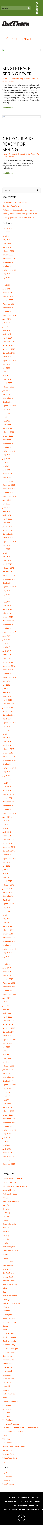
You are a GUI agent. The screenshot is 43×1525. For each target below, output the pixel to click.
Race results (7, 1367)
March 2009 (7, 1017)
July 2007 (6, 1092)
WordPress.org (8, 1484)
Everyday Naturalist (10, 1250)
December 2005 (9, 1164)
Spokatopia (7, 1412)
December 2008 (9, 1028)
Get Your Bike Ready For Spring (18, 143)
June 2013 (7, 824)
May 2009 (6, 1009)
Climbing (6, 1213)
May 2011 (6, 919)
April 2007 (7, 1103)
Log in (5, 1472)
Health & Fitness (9, 1280)
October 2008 (8, 1036)
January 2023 (8, 390)
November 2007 (9, 1077)
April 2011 (7, 922)
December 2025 (9, 258)
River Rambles (8, 1378)
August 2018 (7, 590)
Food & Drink (8, 1262)
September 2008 (9, 1039)
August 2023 (7, 364)
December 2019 (9, 530)
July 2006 (6, 1137)
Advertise (37, 1497)
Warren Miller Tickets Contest (14, 1446)
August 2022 (7, 409)
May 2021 (6, 466)
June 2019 (7, 553)
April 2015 (7, 741)
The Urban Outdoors (11, 1424)
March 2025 (7, 292)
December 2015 (9, 711)
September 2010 (9, 949)
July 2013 (6, 821)
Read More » (8, 107)
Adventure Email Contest (12, 1179)
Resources (7, 1375)
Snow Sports (7, 1405)
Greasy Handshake (10, 1277)
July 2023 (6, 368)
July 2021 (6, 458)
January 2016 (8, 707)
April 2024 (7, 334)
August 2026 (7, 228)
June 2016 (7, 689)
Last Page (6, 1299)
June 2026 (7, 236)
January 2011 (8, 934)
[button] (37, 24)
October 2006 (8, 1126)
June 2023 (7, 372)
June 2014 (7, 779)
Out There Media (9, 1337)
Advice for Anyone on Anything (15, 1186)
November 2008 (9, 1032)
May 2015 (6, 737)
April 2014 (7, 787)
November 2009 (9, 986)
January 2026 (8, 255)
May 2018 (6, 602)
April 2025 (7, 289)
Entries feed (7, 1476)
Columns (6, 1216)
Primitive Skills (8, 1360)
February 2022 (8, 432)
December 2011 (9, 892)
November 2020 (9, 489)
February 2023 (8, 387)
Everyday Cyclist (9, 1246)
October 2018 (8, 583)
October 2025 (8, 266)
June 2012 (7, 870)
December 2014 (9, 756)
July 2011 (6, 911)
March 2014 (7, 790)
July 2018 (6, 594)
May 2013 (6, 828)
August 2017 (7, 636)
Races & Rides (8, 1371)
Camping (6, 1209)
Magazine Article (9, 1318)
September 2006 (9, 1130)
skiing (5, 1397)
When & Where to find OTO (26, 1505)
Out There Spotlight (10, 1348)
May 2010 (6, 964)
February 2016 (8, 704)
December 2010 (9, 937)
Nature (5, 1326)
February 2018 (8, 613)
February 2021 (8, 477)
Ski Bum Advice (9, 1394)
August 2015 (7, 726)
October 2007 (8, 1081)
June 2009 (7, 1005)
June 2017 (7, 643)
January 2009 (8, 1024)
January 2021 (8, 481)
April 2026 (7, 243)
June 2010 (7, 960)
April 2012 (7, 877)
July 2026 (6, 232)
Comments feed (9, 1480)
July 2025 (6, 277)
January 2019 (8, 572)
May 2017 (6, 647)
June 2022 (7, 417)
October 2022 (8, 402)
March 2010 (7, 971)
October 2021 (8, 447)
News (5, 1330)
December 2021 (9, 440)
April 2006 (7, 1149)
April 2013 (7, 832)
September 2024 (9, 315)
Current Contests (9, 1224)
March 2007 (7, 1107)
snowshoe (7, 1409)
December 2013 (9, 802)
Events (5, 1243)
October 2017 (8, 628)
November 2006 (9, 1122)
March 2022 (7, 428)
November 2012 (9, 851)
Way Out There (8, 1454)
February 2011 (8, 930)
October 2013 (8, 809)
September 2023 (9, 360)
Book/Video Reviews (11, 1201)
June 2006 (7, 1141)
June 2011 (7, 915)
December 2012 (9, 847)
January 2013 (8, 843)
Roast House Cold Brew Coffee (15, 202)
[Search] (29, 8)
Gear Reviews (8, 1265)
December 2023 (9, 349)
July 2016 (6, 685)
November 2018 (9, 579)
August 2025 (7, 273)
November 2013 (9, 805)
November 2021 (9, 443)
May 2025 (6, 285)
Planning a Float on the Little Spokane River (20, 213)
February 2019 (8, 568)
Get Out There (29, 78)
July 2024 (6, 323)
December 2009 (9, 983)
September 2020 (9, 496)
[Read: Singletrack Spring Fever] (21, 56)
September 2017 (9, 632)
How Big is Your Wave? (12, 206)
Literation (6, 1311)
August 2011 (7, 907)
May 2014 (6, 783)
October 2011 (8, 900)
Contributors (25, 1501)
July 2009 (6, 1002)
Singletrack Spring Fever (17, 71)
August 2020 (7, 500)
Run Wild (6, 1386)
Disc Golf (6, 1231)
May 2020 (6, 511)
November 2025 (9, 262)
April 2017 (7, 651)
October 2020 (8, 492)
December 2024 (9, 304)
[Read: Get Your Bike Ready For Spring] (21, 124)
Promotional (7, 1363)
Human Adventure (10, 1295)
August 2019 (7, 545)
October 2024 (8, 311)
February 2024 (8, 341)
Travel (5, 1435)
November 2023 (9, 353)
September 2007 (9, 1085)
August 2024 (7, 319)
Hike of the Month (10, 1284)
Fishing (5, 1258)
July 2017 (6, 639)
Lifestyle (6, 1307)
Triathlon (6, 1439)
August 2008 (7, 1043)
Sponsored (7, 1416)
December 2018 (9, 575)
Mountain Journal (9, 1322)
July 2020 (6, 504)
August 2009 (7, 998)
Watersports (7, 1450)
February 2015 (8, 749)
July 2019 (6, 549)
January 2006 (8, 1160)
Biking (20, 78)
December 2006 (9, 1119)
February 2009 (8, 1020)
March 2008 (7, 1062)
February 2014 (8, 794)
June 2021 (7, 462)
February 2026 (8, 251)
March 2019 (7, 564)
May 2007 (6, 1100)
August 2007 (7, 1088)
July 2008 (6, 1047)
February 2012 (8, 885)
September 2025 (9, 270)
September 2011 (9, 904)
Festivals (6, 1254)
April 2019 (7, 560)
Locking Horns (8, 1314)
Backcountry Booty (10, 1194)
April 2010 (7, 968)
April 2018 (7, 605)
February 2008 (8, 1066)
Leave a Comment (10, 78)
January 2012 (8, 888)
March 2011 (7, 926)
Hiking (5, 1288)
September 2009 (9, 994)
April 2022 (7, 424)
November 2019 (9, 534)
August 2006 (7, 1134)
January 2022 (8, 436)
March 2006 (7, 1152)
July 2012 (6, 866)
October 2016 (8, 673)
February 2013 (8, 839)
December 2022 (9, 394)
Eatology (6, 1235)
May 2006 (6, 1145)
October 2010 (8, 945)
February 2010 (8, 975)
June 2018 (7, 598)
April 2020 (7, 515)
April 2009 (7, 1013)
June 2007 (7, 1096)
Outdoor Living (8, 1356)
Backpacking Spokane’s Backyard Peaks (18, 210)
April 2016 (7, 696)
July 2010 (6, 956)
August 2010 (7, 952)
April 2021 (7, 470)
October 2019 (8, 538)
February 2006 (8, 1156)
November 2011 (9, 896)
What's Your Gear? (10, 1458)
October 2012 (8, 854)
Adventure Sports (9, 1182)
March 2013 (7, 836)
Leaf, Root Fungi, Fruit (11, 1303)
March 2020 (7, 519)
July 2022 (6, 413)
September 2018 (9, 587)
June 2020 (7, 507)
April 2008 (7, 1058)
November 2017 (9, 624)
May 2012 (6, 873)
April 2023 (7, 379)
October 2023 (8, 357)
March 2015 (7, 745)
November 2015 (9, 715)
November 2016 (9, 670)
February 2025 (8, 296)
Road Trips (7, 1382)
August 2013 (7, 817)
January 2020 (8, 526)
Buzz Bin (6, 1205)
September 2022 (9, 405)
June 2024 (7, 326)
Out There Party (9, 1345)
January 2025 (8, 300)
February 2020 (8, 522)
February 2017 (8, 658)
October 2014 (8, 764)
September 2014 (9, 768)
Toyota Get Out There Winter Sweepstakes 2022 (21, 1428)
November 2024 (9, 307)
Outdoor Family (9, 1352)
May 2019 (6, 556)
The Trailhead (8, 1420)
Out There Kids (8, 1333)
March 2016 (7, 700)
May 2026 (6, 240)
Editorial (6, 1239)
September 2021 (9, 451)
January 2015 (8, 753)
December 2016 (9, 666)
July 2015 (6, 730)
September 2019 (9, 541)
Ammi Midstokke (9, 1190)
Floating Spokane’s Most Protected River (19, 217)
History (5, 1292)
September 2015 (9, 722)
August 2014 (7, 771)
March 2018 (7, 609)
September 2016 (9, 677)
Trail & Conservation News (13, 1431)
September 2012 (9, 858)
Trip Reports (7, 1443)
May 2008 (6, 1054)
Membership (23, 1497)
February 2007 (8, 1111)
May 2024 (6, 330)
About (12, 1497)
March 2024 (7, 338)
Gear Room (7, 1269)
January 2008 (8, 1069)
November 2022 (9, 398)
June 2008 (7, 1051)
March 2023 (7, 383)
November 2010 (9, 941)
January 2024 (8, 345)
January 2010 (8, 979)
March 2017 (7, 655)
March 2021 (7, 473)
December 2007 (9, 1073)
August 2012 (7, 862)
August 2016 (7, 681)
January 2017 (8, 662)
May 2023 (6, 375)
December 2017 (9, 621)
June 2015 (7, 734)
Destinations (7, 1228)
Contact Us (10, 1501)
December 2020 (9, 485)
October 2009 (8, 990)
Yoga (4, 1462)
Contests (6, 1220)
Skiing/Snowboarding (11, 1401)
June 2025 (7, 281)
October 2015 (8, 719)
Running (6, 1390)
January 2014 (8, 798)
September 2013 (9, 813)
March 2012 (7, 881)
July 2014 (6, 775)
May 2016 (6, 692)
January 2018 (8, 617)
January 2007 (8, 1115)
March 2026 (7, 247)
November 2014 (9, 760)
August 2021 (7, 455)
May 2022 (6, 421)
